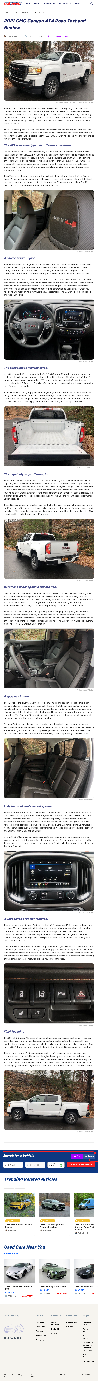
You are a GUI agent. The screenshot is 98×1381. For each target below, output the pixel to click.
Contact (54, 1333)
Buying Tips (41, 1335)
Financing (40, 1340)
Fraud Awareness (87, 1355)
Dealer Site (56, 1329)
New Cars (77, 1156)
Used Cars (89, 1156)
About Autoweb (55, 1323)
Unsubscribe (88, 1361)
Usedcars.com (72, 1322)
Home (6, 12)
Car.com (70, 1326)
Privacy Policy (86, 1330)
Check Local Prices (80, 1164)
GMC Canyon (19, 1038)
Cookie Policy (86, 1337)
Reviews (25, 12)
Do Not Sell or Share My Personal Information (88, 1346)
